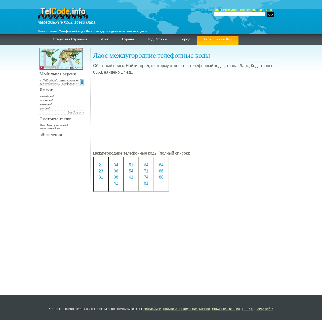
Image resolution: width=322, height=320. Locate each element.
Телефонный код (71, 31)
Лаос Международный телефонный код (54, 127)
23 (101, 171)
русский (45, 108)
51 (131, 165)
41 (116, 183)
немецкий (46, 104)
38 (116, 177)
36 (116, 171)
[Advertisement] (187, 114)
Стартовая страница (70, 39)
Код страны (157, 39)
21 (101, 165)
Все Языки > (76, 112)
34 (116, 165)
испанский (46, 100)
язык (105, 39)
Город (185, 39)
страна (128, 39)
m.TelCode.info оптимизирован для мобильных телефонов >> (59, 82)
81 (146, 183)
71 (146, 171)
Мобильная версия (226, 309)
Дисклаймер (152, 309)
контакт (248, 309)
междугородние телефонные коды (120, 31)
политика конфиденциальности (186, 309)
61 (131, 177)
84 (161, 165)
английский (47, 96)
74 (146, 177)
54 (131, 171)
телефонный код (218, 39)
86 (161, 171)
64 (146, 165)
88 (161, 177)
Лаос (89, 31)
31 (101, 177)
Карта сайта (264, 309)
